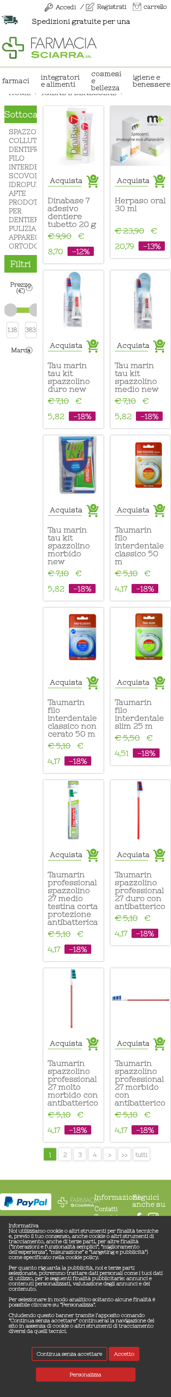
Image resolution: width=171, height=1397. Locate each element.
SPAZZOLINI (20, 131)
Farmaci (15, 80)
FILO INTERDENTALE (20, 162)
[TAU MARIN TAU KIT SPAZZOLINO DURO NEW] (73, 300)
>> (124, 1154)
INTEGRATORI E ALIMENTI (60, 80)
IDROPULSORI (20, 184)
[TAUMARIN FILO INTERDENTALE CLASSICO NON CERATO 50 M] (73, 637)
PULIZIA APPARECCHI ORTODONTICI (20, 237)
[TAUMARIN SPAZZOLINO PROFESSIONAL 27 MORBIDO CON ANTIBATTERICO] (140, 998)
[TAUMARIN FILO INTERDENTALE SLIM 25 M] (140, 637)
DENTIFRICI (20, 149)
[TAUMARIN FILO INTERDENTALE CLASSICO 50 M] (140, 465)
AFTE (17, 193)
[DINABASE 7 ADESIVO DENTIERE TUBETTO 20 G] (73, 136)
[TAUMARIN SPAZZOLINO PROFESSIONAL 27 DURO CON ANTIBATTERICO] (140, 810)
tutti (141, 1154)
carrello (155, 6)
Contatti (106, 1208)
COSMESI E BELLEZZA (106, 80)
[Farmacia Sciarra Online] (49, 47)
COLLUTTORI (20, 140)
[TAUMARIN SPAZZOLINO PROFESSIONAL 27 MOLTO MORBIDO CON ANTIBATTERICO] (73, 998)
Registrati (111, 6)
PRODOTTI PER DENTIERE (20, 210)
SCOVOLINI (20, 175)
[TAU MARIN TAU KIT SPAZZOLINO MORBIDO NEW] (73, 465)
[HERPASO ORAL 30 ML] (140, 136)
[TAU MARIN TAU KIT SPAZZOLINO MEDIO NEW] (140, 300)
